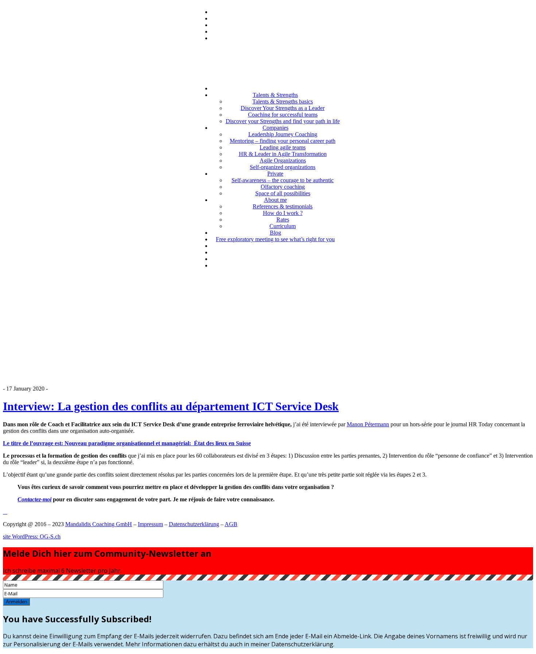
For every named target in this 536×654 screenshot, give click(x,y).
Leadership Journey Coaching (282, 134)
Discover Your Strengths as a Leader (283, 108)
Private (275, 174)
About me (275, 200)
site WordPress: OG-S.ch (32, 536)
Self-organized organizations (282, 167)
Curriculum (282, 226)
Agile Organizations (283, 160)
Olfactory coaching (283, 187)
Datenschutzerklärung (194, 524)
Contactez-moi (34, 499)
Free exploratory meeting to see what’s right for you (275, 239)
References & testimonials (282, 206)
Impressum (150, 524)
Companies (275, 128)
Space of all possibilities (282, 193)
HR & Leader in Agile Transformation (283, 154)
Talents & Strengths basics (282, 101)
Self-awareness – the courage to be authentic (283, 180)
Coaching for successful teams (283, 114)
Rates (282, 219)
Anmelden (16, 601)
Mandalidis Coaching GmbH (98, 524)
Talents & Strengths (275, 95)
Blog (275, 233)
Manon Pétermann (368, 424)
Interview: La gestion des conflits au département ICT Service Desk (171, 406)
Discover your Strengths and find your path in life (283, 121)
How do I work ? (283, 213)
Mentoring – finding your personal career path (282, 141)
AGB (231, 524)
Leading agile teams (283, 147)
